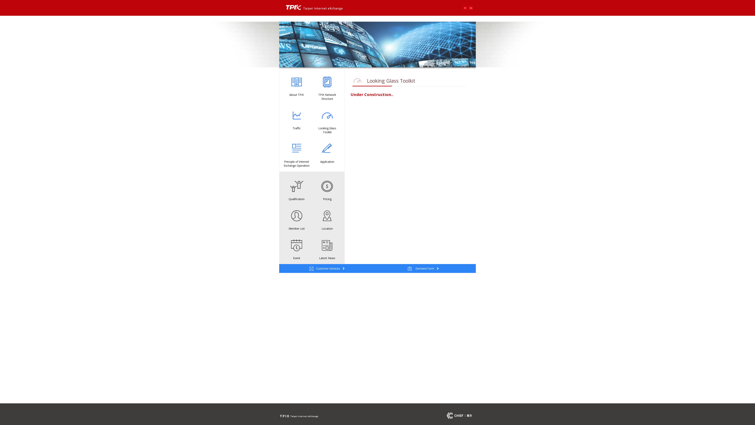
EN (471, 8)
